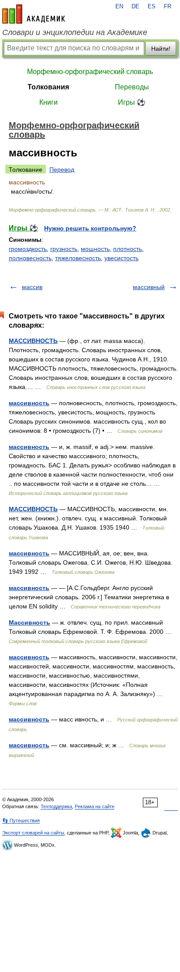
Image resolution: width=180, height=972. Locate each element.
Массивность (29, 622)
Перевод (61, 169)
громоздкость (28, 248)
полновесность (30, 258)
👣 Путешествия (21, 820)
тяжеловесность (78, 258)
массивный (149, 286)
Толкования (48, 87)
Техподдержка (56, 806)
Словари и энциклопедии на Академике (74, 32)
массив (32, 286)
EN (119, 7)
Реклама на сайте (94, 806)
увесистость (121, 258)
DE (135, 7)
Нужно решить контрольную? (90, 228)
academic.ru (33, 14)
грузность (63, 248)
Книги (48, 102)
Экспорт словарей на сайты (33, 832)
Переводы (132, 87)
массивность (29, 402)
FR (167, 7)
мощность (95, 248)
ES (152, 7)
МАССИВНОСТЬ (33, 340)
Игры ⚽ (131, 102)
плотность (127, 248)
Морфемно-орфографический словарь (90, 71)
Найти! (160, 48)
